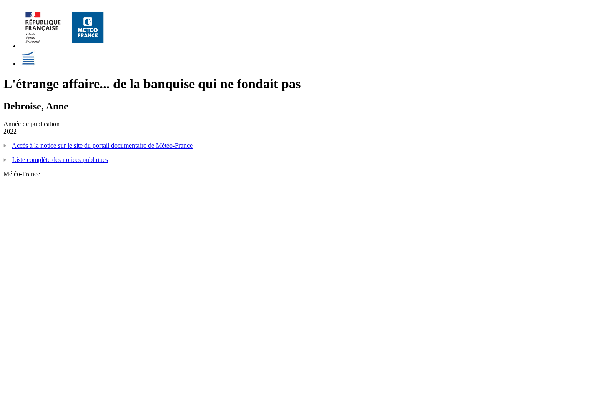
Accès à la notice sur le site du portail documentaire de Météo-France (102, 145)
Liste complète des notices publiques (60, 159)
